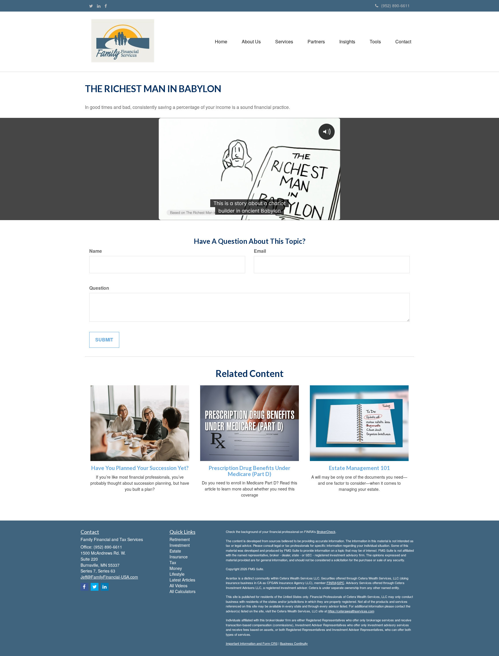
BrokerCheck (326, 531)
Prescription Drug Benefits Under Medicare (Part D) (249, 471)
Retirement (180, 539)
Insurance (179, 557)
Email (260, 251)
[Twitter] (91, 6)
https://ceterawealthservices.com (351, 611)
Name (95, 251)
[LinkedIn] (98, 6)
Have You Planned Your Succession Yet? (140, 468)
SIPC (340, 582)
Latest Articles (182, 580)
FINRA (331, 582)
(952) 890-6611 (395, 5)
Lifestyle (177, 574)
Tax (173, 562)
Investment (180, 545)
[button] (251, 41)
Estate (175, 551)
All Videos (178, 585)
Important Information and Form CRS (252, 643)
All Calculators (182, 591)
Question (99, 288)
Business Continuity (294, 643)
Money (176, 568)
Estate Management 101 (359, 468)
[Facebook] (106, 6)
